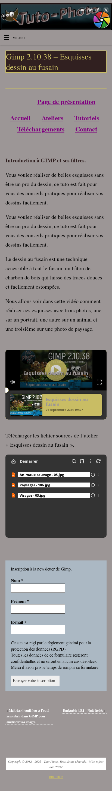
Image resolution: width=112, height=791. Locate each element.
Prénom (20, 601)
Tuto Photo (56, 777)
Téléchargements (40, 129)
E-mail (19, 622)
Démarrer (29, 461)
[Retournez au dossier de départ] (14, 461)
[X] (105, 10)
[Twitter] (90, 10)
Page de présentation (66, 101)
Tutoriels (86, 117)
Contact (86, 129)
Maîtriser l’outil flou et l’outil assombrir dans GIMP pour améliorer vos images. (28, 716)
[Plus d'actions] (98, 474)
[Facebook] (97, 10)
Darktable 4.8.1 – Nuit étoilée (84, 710)
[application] (56, 370)
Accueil (20, 117)
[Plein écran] (99, 382)
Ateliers (52, 117)
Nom (17, 580)
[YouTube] (82, 10)
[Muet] (12, 382)
